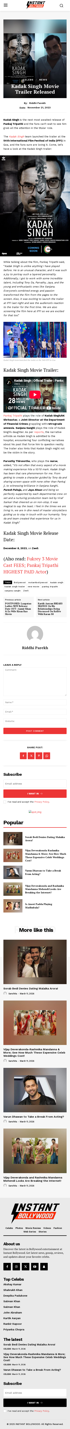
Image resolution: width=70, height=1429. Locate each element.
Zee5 (26, 590)
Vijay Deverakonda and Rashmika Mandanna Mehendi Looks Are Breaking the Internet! (44, 889)
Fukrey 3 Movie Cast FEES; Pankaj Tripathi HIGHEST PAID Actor (30, 565)
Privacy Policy (41, 802)
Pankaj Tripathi (13, 415)
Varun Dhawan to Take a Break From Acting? (33, 1116)
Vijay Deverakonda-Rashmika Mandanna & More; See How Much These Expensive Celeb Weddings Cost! (45, 855)
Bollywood (20, 582)
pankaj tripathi (50, 586)
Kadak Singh (16, 136)
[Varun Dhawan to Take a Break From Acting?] (12, 872)
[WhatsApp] (46, 755)
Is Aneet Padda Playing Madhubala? (38, 905)
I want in (33, 793)
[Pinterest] (39, 755)
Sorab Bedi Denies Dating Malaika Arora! (30, 988)
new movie (33, 586)
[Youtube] (35, 1266)
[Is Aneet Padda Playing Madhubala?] (12, 906)
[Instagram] (16, 1266)
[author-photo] (5, 993)
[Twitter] (31, 755)
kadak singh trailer (15, 586)
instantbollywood (38, 582)
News (43, 79)
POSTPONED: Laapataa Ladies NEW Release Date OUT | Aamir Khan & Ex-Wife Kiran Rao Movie (18, 609)
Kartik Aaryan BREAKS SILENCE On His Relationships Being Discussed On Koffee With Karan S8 (50, 609)
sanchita (12, 993)
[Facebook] (23, 755)
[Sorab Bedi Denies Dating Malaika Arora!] (12, 838)
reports (38, 432)
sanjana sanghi (13, 590)
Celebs (28, 79)
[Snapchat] (44, 1266)
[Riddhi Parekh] (35, 634)
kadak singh (56, 582)
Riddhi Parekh (37, 103)
